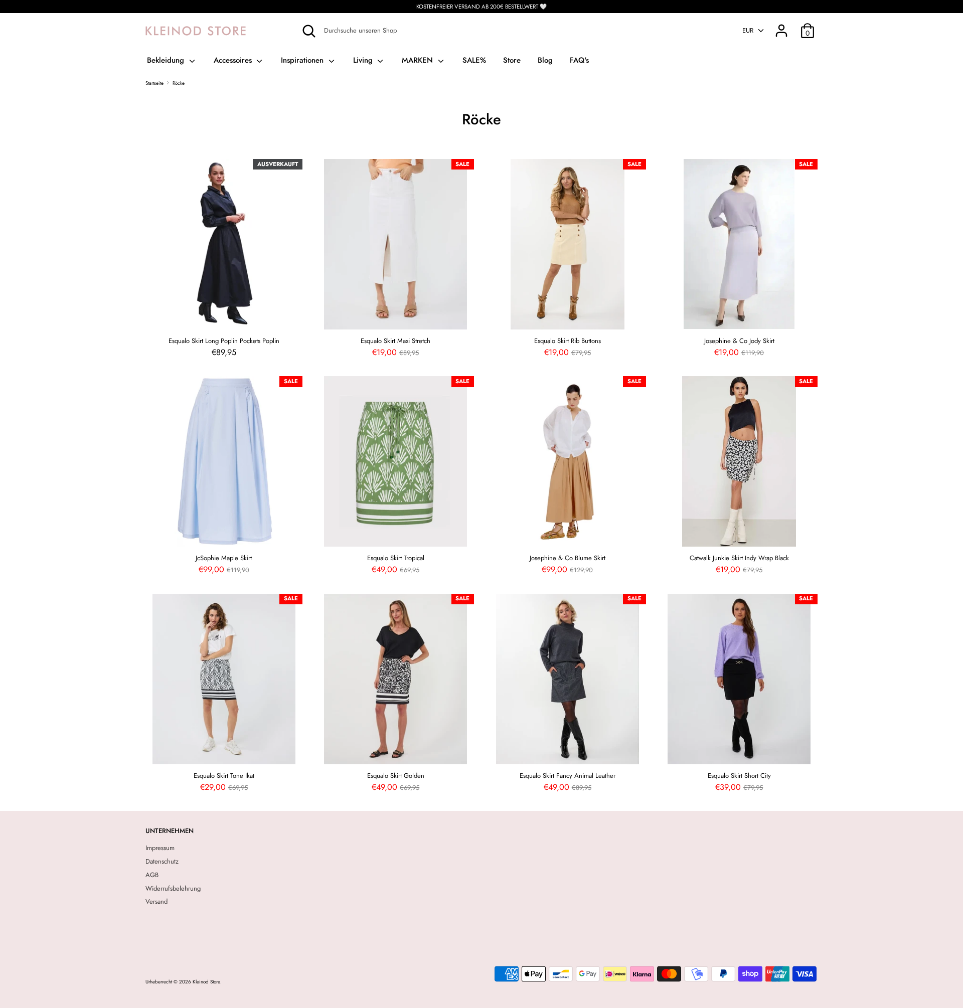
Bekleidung (167, 60)
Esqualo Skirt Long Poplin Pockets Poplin (224, 341)
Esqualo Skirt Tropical (395, 558)
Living (364, 60)
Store (512, 60)
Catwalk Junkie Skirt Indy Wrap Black (739, 558)
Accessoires (234, 60)
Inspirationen (303, 60)
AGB (151, 875)
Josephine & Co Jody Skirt (739, 341)
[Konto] (781, 25)
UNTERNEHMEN (169, 830)
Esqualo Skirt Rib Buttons (567, 341)
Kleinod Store (206, 981)
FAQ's (579, 60)
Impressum (160, 848)
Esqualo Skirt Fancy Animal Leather (567, 775)
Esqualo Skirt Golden (395, 775)
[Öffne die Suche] (309, 31)
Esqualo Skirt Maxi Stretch (395, 341)
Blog (545, 60)
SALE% (474, 60)
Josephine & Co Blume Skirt (567, 558)
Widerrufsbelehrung (173, 888)
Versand (156, 901)
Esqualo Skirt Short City (739, 775)
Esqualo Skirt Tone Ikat (224, 775)
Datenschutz (162, 861)
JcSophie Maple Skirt (224, 558)
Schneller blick (224, 316)
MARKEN (418, 60)
